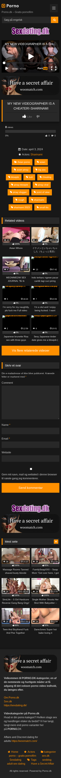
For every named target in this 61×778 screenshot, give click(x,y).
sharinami (39, 199)
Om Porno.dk (11, 697)
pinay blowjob (21, 184)
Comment (7, 382)
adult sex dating (16, 763)
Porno (12, 6)
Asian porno (24, 162)
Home (14, 751)
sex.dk (45, 755)
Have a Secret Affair (42, 763)
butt (31, 177)
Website (6, 452)
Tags (33, 759)
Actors (31, 751)
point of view (43, 192)
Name (6, 425)
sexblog (46, 759)
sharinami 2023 (22, 207)
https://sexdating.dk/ (15, 705)
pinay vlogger (20, 192)
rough (21, 199)
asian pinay (22, 169)
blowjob (15, 177)
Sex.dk (8, 701)
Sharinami (36, 154)
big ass (42, 169)
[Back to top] (50, 768)
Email (6, 438)
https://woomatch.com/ (24, 741)
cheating (46, 177)
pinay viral (43, 184)
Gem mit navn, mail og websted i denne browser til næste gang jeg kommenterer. (29, 476)
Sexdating (15, 759)
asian (42, 162)
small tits (44, 207)
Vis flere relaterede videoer (30, 350)
